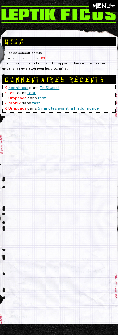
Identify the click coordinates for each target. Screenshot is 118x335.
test (31, 92)
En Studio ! (49, 87)
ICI (43, 58)
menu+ (103, 6)
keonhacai (18, 87)
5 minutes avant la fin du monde (68, 108)
